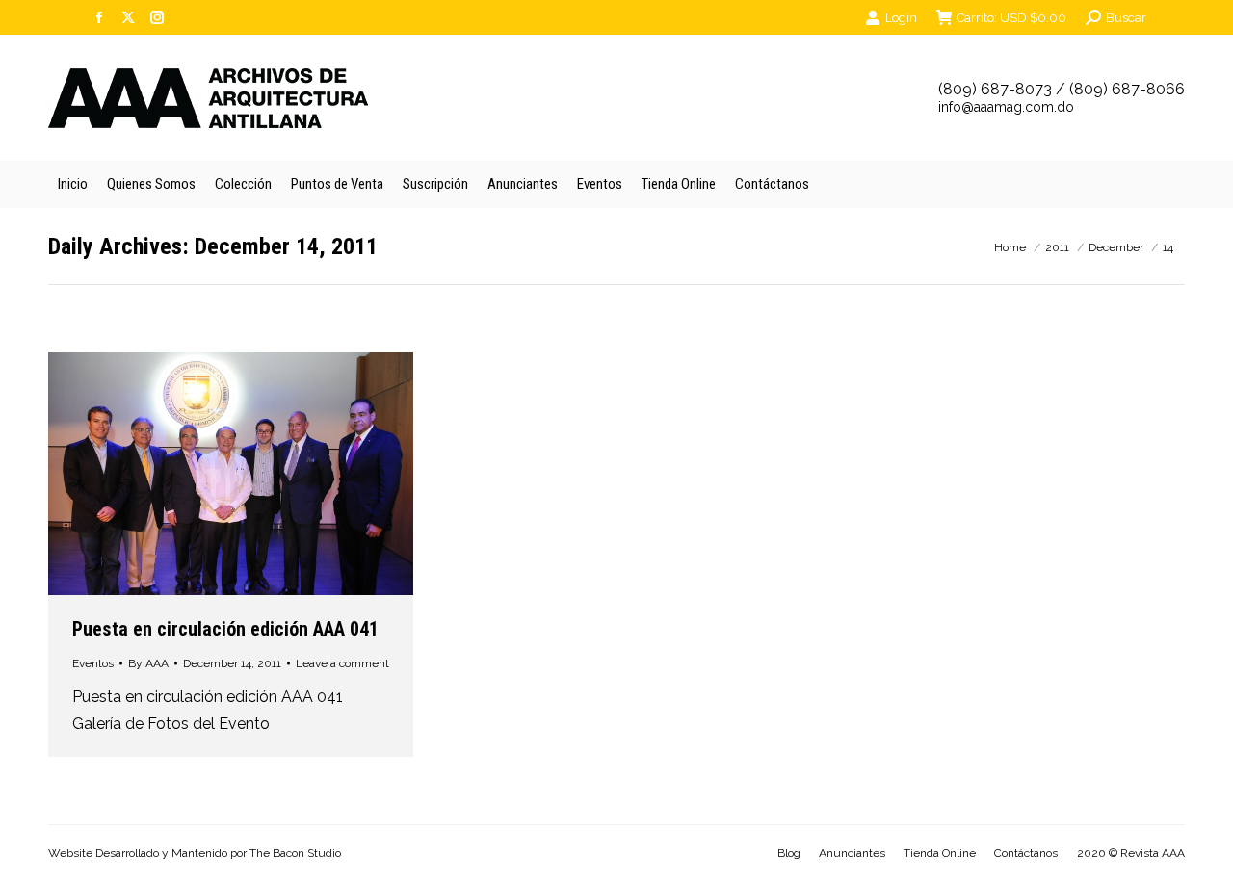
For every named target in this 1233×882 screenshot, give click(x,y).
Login (901, 18)
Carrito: (1011, 18)
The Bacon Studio (295, 853)
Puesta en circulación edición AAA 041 (225, 628)
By (148, 663)
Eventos (93, 663)
